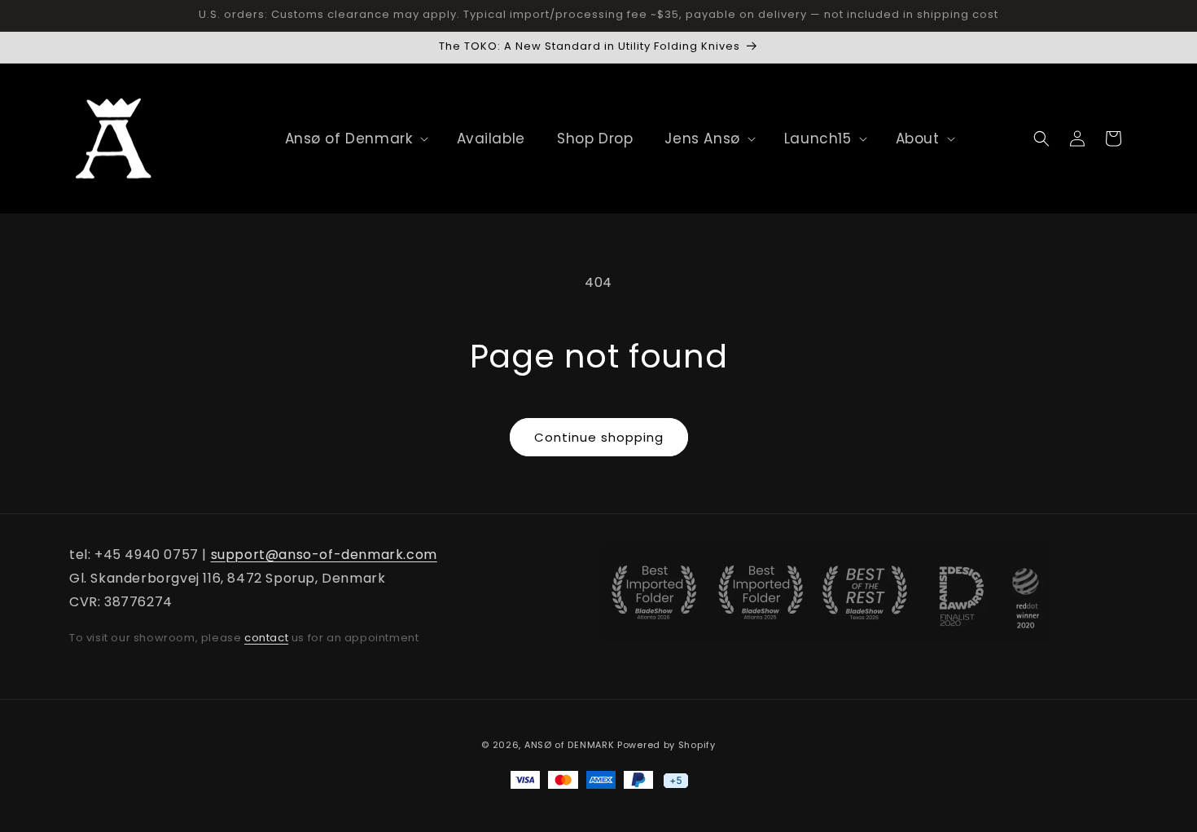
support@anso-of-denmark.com (324, 554)
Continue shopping (599, 437)
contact (266, 637)
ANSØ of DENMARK (569, 744)
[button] (349, 138)
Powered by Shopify (666, 744)
